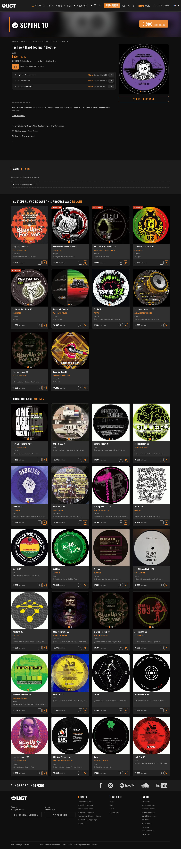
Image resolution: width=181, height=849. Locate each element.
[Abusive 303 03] (151, 610)
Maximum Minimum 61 (22, 694)
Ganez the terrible (120, 516)
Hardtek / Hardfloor (85, 805)
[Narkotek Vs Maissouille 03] (111, 225)
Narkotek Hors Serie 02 (22, 309)
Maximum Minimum (20, 698)
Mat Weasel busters (67, 257)
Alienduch (17, 704)
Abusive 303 (139, 635)
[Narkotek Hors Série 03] (151, 225)
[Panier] (134, 5)
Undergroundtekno (61, 376)
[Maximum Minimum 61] (29, 673)
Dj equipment (115, 812)
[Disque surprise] (95, 5)
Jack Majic (147, 579)
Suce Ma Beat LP (60, 372)
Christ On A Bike (38, 704)
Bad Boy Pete (18, 575)
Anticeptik (139, 319)
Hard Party (58, 510)
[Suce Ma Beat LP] (70, 350)
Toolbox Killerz (141, 448)
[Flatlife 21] (151, 485)
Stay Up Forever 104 (21, 246)
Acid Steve (58, 579)
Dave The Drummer (31, 454)
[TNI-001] (111, 673)
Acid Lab (56, 573)
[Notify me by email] (15, 67)
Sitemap (95, 845)
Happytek (56, 379)
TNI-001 (97, 694)
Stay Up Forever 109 (21, 757)
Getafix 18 (17, 569)
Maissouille (105, 257)
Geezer (27, 382)
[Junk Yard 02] (151, 735)
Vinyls (112, 801)
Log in (35, 184)
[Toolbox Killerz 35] (151, 422)
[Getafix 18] (29, 547)
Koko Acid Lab (36, 516)
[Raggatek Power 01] (70, 288)
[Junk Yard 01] (70, 673)
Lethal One (69, 450)
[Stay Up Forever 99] (70, 610)
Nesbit (68, 516)
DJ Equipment (83, 5)
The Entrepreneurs (20, 257)
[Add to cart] (44, 262)
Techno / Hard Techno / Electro (34, 47)
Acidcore (137, 760)
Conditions (146, 801)
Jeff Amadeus (157, 454)
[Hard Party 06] (70, 485)
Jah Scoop (35, 575)
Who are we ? (146, 823)
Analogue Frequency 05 (144, 309)
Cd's (111, 805)
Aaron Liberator (113, 579)
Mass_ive (81, 701)
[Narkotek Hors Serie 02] (29, 288)
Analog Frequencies (143, 313)
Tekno (14, 379)
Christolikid (103, 319)
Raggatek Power (60, 313)
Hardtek (55, 253)
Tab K (33, 767)
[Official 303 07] (70, 422)
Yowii (60, 319)
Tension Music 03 (141, 694)
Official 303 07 (59, 444)
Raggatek (56, 316)
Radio (145, 5)
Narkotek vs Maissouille (104, 250)
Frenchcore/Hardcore (86, 809)
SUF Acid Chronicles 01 (62, 757)
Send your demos (148, 831)
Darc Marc (39, 61)
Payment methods (148, 812)
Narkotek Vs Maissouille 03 (105, 246)
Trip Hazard (32, 257)
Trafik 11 (97, 309)
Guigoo (57, 257)
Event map (145, 827)
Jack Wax (161, 701)
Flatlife (137, 510)
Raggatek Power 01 (61, 309)
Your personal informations (50, 845)
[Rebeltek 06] (29, 485)
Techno (96, 513)
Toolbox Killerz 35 (141, 444)
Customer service (148, 805)
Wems (156, 319)
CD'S (60, 5)
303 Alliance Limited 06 (144, 569)
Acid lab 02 (57, 569)
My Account (60, 815)
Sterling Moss (51, 61)
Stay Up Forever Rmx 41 (22, 444)
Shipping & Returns (149, 809)
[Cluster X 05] (29, 610)
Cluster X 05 (18, 632)
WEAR (69, 5)
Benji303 (17, 516)
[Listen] (111, 75)
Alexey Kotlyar (141, 701)
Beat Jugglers (141, 516)
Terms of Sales (67, 845)
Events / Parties (163, 5)
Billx (56, 319)
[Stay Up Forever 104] (29, 225)
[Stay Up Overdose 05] (111, 485)
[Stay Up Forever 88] (29, 350)
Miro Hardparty (60, 516)
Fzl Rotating (99, 450)
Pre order (81, 823)
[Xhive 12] (111, 735)
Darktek (110, 319)
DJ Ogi (149, 454)
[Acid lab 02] (70, 547)
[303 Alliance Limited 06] (151, 547)
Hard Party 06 (59, 506)
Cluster (97, 573)
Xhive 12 (97, 757)
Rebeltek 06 (18, 506)
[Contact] (123, 6)
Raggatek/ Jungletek (86, 812)
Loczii (75, 701)
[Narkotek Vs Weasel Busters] (70, 225)
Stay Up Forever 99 (61, 632)
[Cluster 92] (111, 547)
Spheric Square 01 (101, 444)
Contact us (146, 834)
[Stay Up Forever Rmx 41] (29, 422)
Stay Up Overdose (101, 510)
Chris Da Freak (19, 642)
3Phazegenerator (101, 579)
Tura (151, 319)
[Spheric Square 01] (111, 422)
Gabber (15, 764)
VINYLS (50, 5)
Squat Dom (157, 642)
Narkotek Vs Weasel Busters (64, 246)
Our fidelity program (149, 816)
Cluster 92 (98, 569)
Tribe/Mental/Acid (85, 801)
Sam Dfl (27, 767)
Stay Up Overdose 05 (102, 506)
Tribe (95, 698)
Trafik (96, 313)
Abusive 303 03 (140, 632)
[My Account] (128, 6)
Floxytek (117, 319)
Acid (14, 53)
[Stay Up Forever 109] (29, 735)
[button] (56, 5)
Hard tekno (16, 253)
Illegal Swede (25, 516)
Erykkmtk (109, 516)
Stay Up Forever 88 (20, 372)
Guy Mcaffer (35, 382)
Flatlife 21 (138, 506)
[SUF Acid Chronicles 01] (70, 735)
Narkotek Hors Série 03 (144, 246)
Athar (65, 579)
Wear (112, 809)
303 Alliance (139, 573)
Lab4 (43, 516)
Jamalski (69, 701)
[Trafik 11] (111, 288)
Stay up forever (19, 250)
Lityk (106, 450)
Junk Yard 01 (58, 694)
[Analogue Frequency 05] (151, 288)
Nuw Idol (112, 450)
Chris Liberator (27, 61)
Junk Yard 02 (139, 757)
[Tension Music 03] (151, 673)
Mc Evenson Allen (153, 516)
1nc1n (97, 701)
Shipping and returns (82, 845)
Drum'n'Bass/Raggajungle (87, 820)
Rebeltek (16, 510)
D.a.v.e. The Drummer (119, 701)
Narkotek (57, 250)
